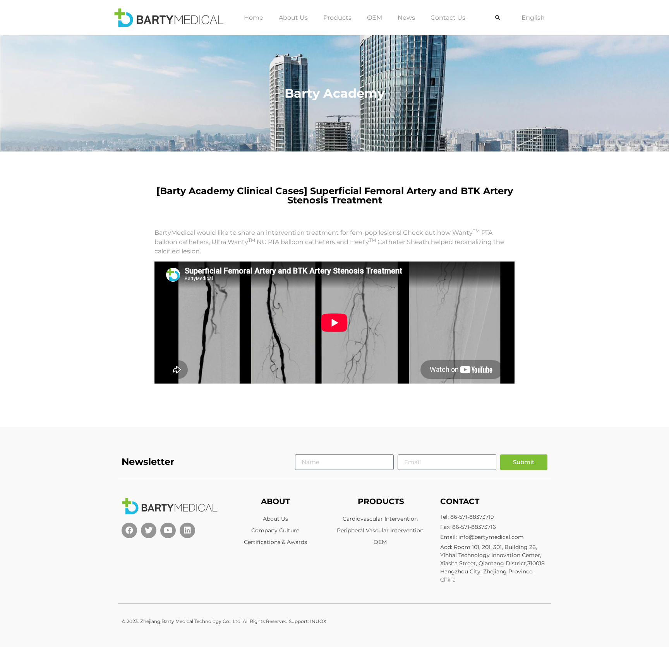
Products (337, 17)
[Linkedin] (187, 530)
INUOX (318, 621)
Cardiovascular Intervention (380, 518)
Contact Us (448, 17)
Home (253, 17)
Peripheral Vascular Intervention (380, 530)
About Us (293, 17)
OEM (374, 17)
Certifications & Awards (275, 542)
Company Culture (275, 530)
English (533, 17)
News (406, 17)
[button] (498, 18)
